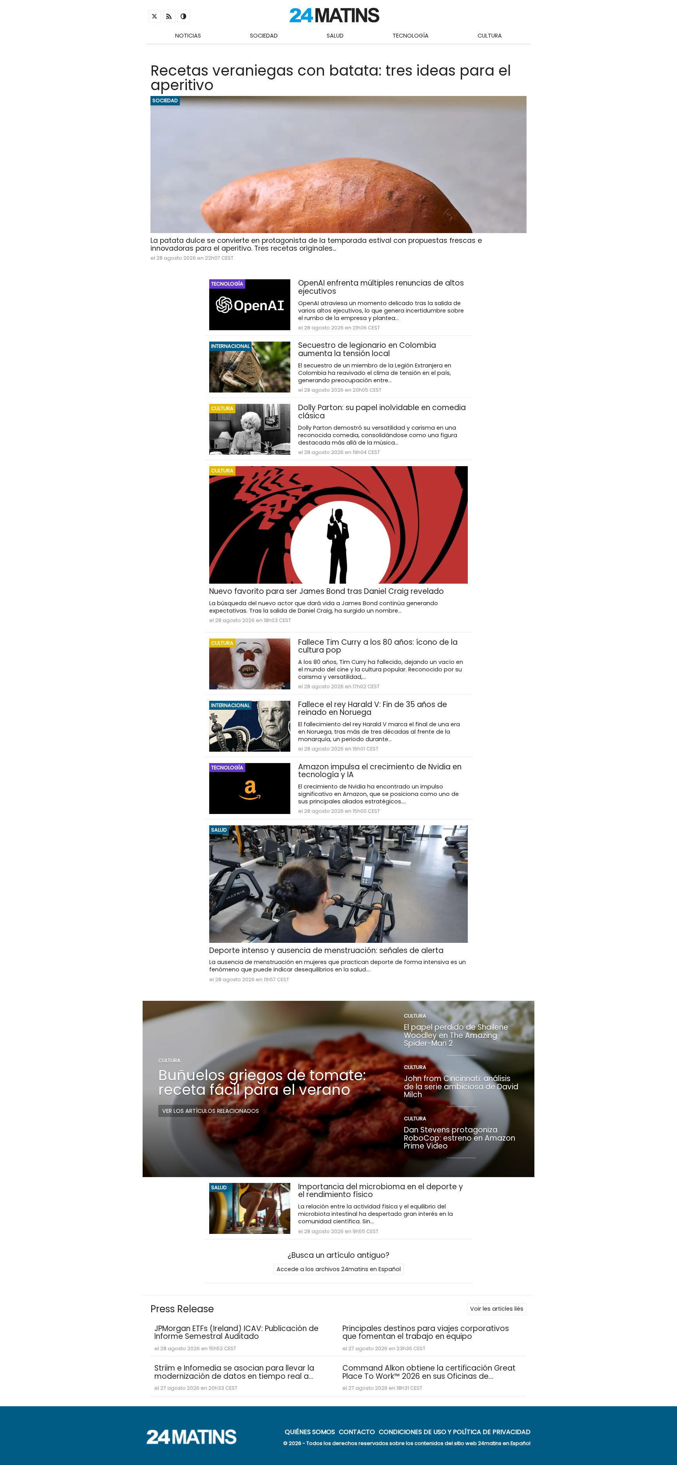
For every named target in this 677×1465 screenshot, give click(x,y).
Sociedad (264, 36)
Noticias (188, 36)
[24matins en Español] (195, 1442)
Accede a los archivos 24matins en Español (339, 1269)
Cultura (490, 36)
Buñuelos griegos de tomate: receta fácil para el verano (262, 1082)
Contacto (357, 1431)
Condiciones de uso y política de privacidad (454, 1431)
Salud (335, 36)
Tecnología (411, 36)
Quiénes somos (310, 1431)
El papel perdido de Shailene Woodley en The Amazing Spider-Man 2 (456, 1035)
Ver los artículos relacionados (210, 1110)
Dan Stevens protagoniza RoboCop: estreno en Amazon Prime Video (459, 1138)
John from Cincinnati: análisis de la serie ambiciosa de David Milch (461, 1086)
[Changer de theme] (183, 16)
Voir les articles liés (496, 1309)
